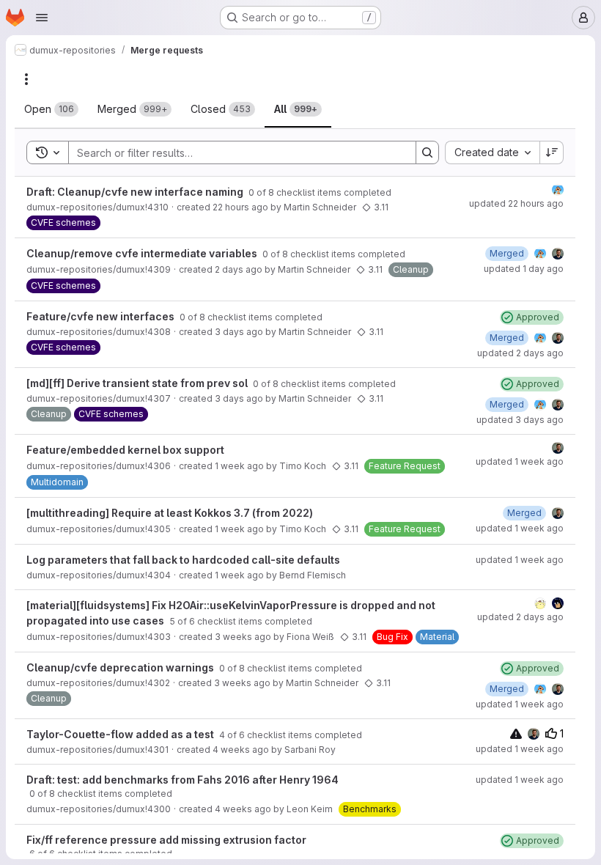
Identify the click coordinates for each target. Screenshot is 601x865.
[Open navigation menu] (42, 17)
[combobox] (492, 152)
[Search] (427, 152)
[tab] (51, 109)
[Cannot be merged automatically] (516, 733)
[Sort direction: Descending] (552, 152)
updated (516, 203)
